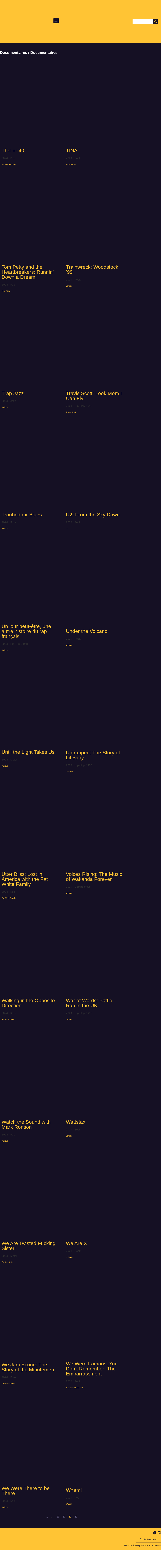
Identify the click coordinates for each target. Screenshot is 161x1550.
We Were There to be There (26, 1490)
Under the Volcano (87, 631)
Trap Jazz (13, 393)
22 (76, 1516)
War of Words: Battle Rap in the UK (89, 1003)
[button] (56, 20)
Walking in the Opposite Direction (28, 1003)
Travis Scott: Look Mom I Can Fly (94, 396)
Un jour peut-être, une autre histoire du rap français (26, 631)
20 (64, 1516)
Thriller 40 (13, 150)
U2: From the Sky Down (93, 515)
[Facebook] (154, 1532)
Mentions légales (131, 1545)
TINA (71, 150)
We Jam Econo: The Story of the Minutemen (28, 1367)
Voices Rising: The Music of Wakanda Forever (94, 876)
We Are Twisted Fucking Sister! (29, 1245)
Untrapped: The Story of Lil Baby (93, 755)
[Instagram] (159, 1532)
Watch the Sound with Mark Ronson (26, 1124)
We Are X (76, 1243)
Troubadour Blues (22, 515)
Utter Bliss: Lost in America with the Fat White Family (25, 879)
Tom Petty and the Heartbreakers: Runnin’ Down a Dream (28, 272)
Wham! (74, 1490)
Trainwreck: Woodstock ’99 (92, 269)
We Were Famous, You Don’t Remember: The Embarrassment (92, 1369)
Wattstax (75, 1122)
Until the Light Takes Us (28, 752)
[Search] (155, 21)
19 (58, 1516)
